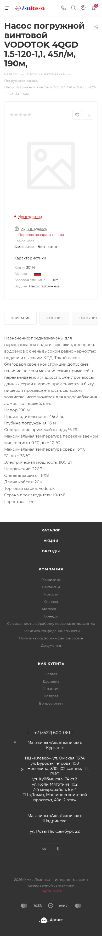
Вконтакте (44, 848)
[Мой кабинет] (83, 8)
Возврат (51, 696)
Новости (51, 594)
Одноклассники (57, 848)
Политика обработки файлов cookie (51, 638)
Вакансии (51, 587)
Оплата (51, 674)
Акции (51, 540)
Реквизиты (51, 579)
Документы (51, 645)
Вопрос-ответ (51, 703)
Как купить (51, 663)
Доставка (51, 681)
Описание (20, 318)
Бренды (51, 551)
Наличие (54, 318)
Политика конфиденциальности (51, 631)
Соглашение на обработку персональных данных (51, 623)
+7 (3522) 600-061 (52, 733)
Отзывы (51, 601)
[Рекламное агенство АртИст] (51, 920)
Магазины (51, 609)
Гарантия (51, 689)
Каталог (51, 530)
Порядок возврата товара (41, 234)
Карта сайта (51, 891)
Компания (51, 569)
